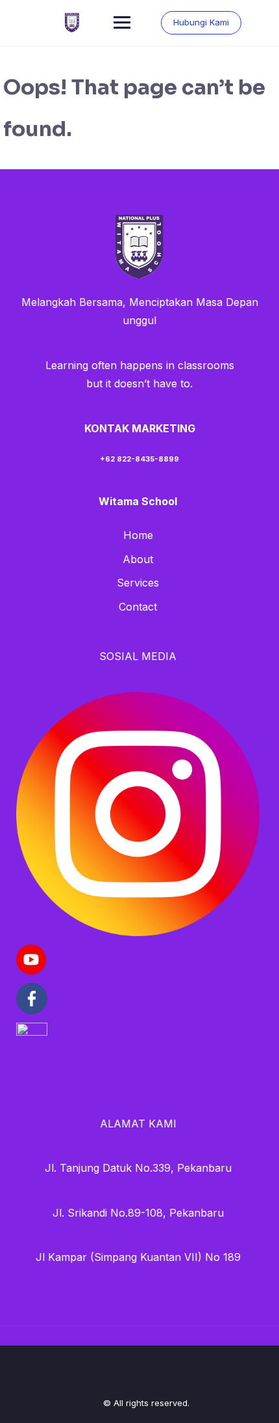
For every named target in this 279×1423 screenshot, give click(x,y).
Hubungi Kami (201, 22)
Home (138, 535)
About (138, 559)
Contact (138, 606)
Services (138, 582)
